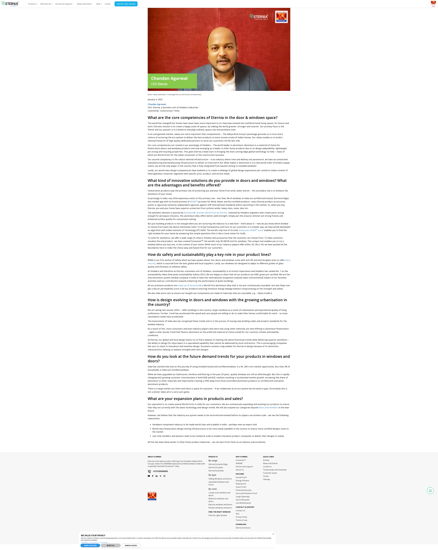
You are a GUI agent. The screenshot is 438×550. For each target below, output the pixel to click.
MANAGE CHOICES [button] (131, 545)
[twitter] (160, 476)
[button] (273, 534)
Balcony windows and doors (220, 504)
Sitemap (266, 479)
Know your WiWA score (251, 230)
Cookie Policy (85, 542)
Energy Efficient (242, 480)
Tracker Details (103, 542)
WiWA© (239, 463)
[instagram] (153, 476)
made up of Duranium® (189, 285)
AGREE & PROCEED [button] (90, 545)
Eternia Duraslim (216, 467)
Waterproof (241, 484)
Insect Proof (241, 487)
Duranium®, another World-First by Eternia (205, 212)
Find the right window (126, 4)
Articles (266, 460)
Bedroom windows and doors (218, 500)
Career (266, 476)
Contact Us (240, 510)
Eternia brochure (243, 528)
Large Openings (243, 496)
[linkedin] (164, 476)
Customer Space (270, 473)
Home (150, 94)
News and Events (160, 94)
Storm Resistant (242, 499)
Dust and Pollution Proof (246, 493)
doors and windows (268, 407)
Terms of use (241, 520)
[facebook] (149, 476)
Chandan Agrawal (157, 104)
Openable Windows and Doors (219, 483)
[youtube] (156, 476)
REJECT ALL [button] (111, 545)
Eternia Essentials (216, 470)
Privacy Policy (94, 542)
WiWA (193, 201)
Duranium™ (241, 460)
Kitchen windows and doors (220, 507)
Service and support (244, 466)
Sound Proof (241, 477)
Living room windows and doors (219, 494)
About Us (240, 469)
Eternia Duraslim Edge (218, 464)
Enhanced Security (243, 490)
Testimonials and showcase (275, 469)
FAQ (237, 513)
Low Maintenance (243, 503)
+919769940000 (160, 471)
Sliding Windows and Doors (220, 478)
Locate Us (267, 466)
